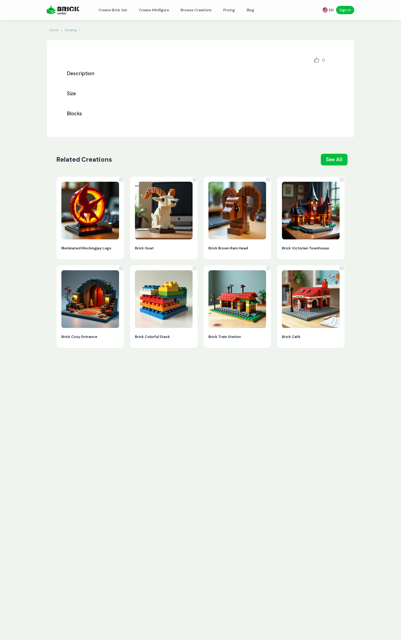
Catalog (71, 30)
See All (334, 159)
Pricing (229, 10)
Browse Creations (196, 10)
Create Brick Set (113, 10)
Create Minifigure (154, 10)
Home (54, 30)
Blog (250, 10)
